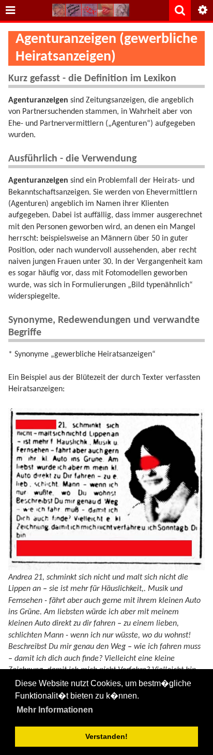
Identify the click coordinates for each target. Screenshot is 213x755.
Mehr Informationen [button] (55, 709)
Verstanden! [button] (106, 736)
